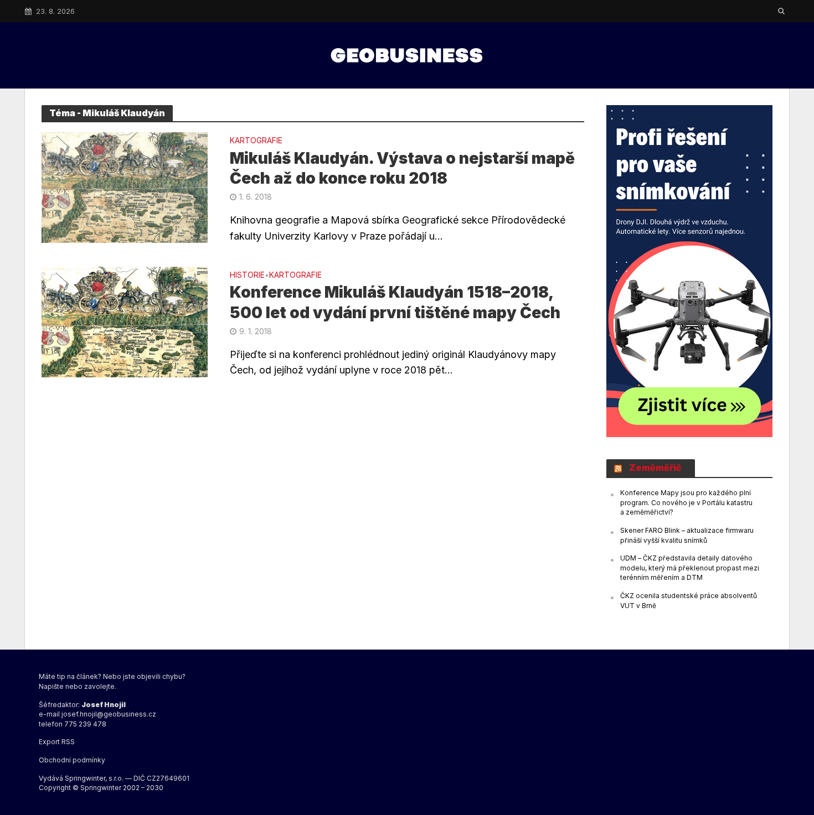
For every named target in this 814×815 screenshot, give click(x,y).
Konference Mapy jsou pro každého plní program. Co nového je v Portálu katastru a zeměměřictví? (686, 502)
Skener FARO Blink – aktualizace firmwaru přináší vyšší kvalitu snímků (687, 535)
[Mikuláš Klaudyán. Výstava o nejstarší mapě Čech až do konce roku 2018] (125, 187)
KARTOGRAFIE (256, 141)
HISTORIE (247, 275)
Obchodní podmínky (72, 760)
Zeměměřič (655, 467)
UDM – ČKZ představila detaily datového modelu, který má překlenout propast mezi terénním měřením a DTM (689, 568)
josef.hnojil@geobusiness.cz (108, 714)
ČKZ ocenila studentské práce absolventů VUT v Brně (688, 600)
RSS (68, 742)
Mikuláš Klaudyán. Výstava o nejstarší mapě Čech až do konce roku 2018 (402, 168)
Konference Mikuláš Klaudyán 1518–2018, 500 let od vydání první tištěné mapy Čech (395, 302)
